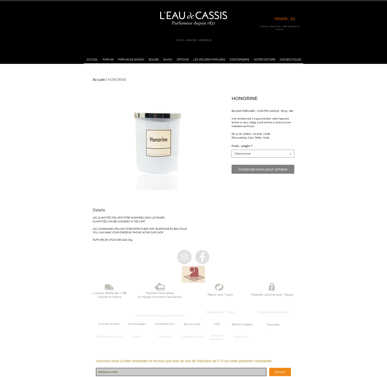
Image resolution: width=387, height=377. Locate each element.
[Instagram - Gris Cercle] (184, 257)
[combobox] (263, 154)
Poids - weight (242, 146)
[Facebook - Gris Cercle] (202, 257)
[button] (108, 59)
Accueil (99, 79)
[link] (286, 19)
